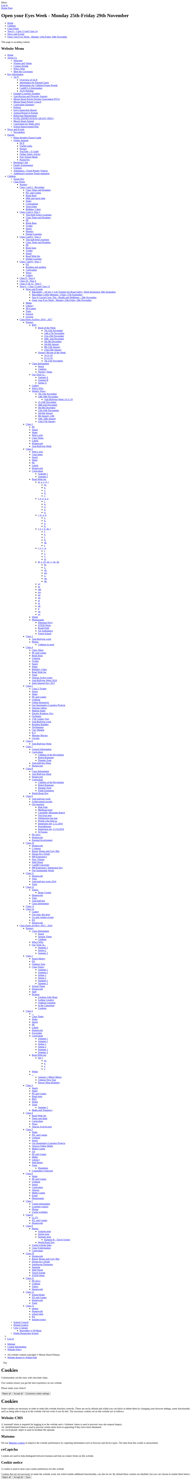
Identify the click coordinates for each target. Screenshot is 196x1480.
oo (39, 595)
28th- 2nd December (54, 338)
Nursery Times (45, 372)
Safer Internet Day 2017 (43, 683)
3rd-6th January (51, 344)
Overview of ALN (29, 80)
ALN (16, 77)
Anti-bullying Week (41, 763)
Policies (17, 107)
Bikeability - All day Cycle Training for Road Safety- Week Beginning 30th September (74, 292)
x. (45, 575)
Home (10, 23)
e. (45, 534)
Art (33, 1151)
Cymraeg (36, 848)
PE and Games (39, 653)
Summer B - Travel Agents (57, 1239)
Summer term (44, 1237)
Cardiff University (40, 865)
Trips (34, 878)
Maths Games (38, 1148)
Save (28, 1477)
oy (39, 614)
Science (29, 314)
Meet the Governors (23, 71)
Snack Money (38, 958)
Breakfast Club (20, 162)
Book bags (31, 248)
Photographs (38, 619)
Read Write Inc (33, 256)
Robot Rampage (46, 757)
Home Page (7, 8)
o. (45, 512)
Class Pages (13, 28)
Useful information (41, 1204)
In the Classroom (46, 1005)
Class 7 (29, 746)
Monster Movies (40, 735)
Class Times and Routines (38, 190)
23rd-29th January (53, 349)
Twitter (29, 226)
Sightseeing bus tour (48, 818)
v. (45, 553)
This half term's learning (37, 239)
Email (35, 1195)
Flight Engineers (46, 790)
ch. (45, 570)
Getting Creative (46, 1000)
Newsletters (19, 132)
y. (45, 556)
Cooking (42, 1008)
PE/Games (31, 308)
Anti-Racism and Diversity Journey (30, 96)
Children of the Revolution (51, 754)
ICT (34, 732)
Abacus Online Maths (42, 1146)
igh (39, 589)
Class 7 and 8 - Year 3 (30, 261)
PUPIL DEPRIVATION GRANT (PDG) (33, 118)
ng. (45, 578)
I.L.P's (35, 1217)
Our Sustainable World (43, 870)
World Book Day (40, 793)
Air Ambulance (45, 630)
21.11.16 (48, 358)
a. (45, 487)
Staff (34, 991)
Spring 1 (42, 975)
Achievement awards (42, 801)
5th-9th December (53, 341)
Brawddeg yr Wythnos (30, 1330)
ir (38, 608)
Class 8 (29, 768)
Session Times (45, 936)
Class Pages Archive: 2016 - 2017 (36, 319)
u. (45, 523)
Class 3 (29, 636)
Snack (29, 228)
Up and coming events (43, 917)
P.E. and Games (33, 192)
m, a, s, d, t (43, 482)
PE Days (36, 834)
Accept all (18, 1393)
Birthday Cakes (33, 209)
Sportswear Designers (42, 1264)
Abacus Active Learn (42, 677)
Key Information (15, 74)
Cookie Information (16, 1346)
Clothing (42, 369)
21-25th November (47, 402)
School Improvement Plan (26, 126)
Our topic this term (41, 914)
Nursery (23, 184)
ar (39, 600)
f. (44, 531)
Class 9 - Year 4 (27, 278)
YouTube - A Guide (29, 151)
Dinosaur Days (45, 622)
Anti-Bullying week (41, 639)
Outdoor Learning (46, 1002)
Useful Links (26, 146)
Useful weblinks (40, 1212)
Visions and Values (22, 63)
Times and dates (39, 1118)
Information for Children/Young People (39, 85)
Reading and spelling (36, 267)
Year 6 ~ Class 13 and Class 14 (22, 31)
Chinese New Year (47, 1080)
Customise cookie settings (37, 1393)
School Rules (38, 1294)
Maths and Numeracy (42, 1110)
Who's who (37, 435)
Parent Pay (25, 159)
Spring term (43, 1234)
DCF (22, 143)
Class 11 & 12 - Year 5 (30, 283)
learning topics (39, 1319)
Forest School (44, 633)
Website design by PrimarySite (22, 1357)
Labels (35, 440)
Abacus (35, 1190)
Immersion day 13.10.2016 (51, 829)
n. (45, 504)
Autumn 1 (43, 473)
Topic (28, 311)
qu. (45, 573)
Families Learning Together (26, 93)
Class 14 (30, 909)
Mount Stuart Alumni (23, 121)
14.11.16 (48, 355)
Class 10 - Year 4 (28, 281)
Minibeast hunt (45, 810)
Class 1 (29, 424)
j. (44, 551)
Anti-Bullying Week (41, 446)
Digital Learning (34, 234)
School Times (38, 986)
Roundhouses (44, 826)
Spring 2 (42, 950)
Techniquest (37, 727)
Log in (4, 5)
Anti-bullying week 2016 (44, 881)
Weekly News (38, 391)
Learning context (40, 1206)
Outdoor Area (38, 964)
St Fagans (42, 832)
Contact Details (20, 66)
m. (45, 484)
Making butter (38, 710)
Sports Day (18, 179)
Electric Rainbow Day (42, 713)
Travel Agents (38, 1272)
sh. (45, 542)
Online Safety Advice (30, 154)
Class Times (37, 438)
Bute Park (43, 807)
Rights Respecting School (25, 1333)
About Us (12, 57)
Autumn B (43, 380)
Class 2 (29, 449)
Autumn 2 (43, 476)
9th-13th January (52, 347)
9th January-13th (46, 416)
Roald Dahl (43, 628)
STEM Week (44, 625)
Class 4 (29, 647)
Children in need (46, 644)
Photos (35, 642)
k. (45, 520)
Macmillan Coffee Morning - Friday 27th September (57, 294)
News (28, 272)
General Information (41, 749)
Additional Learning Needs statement (31, 173)
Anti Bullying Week (41, 774)
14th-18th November (48, 396)
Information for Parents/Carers (34, 82)
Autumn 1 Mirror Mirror (50, 1077)
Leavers (29, 316)
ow (39, 592)
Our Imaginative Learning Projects (48, 705)
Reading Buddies (40, 724)
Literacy (30, 305)
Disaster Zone (44, 760)
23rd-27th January (47, 421)
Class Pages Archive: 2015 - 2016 (36, 925)
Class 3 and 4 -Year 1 (30, 212)
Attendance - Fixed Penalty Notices (30, 170)
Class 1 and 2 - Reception (32, 187)
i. (44, 501)
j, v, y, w (42, 548)
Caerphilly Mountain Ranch (51, 812)
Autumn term (44, 1231)
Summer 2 (43, 953)
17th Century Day (40, 719)
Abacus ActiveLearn (42, 1126)
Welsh (35, 617)
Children (11, 25)
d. (45, 493)
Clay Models (38, 730)
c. (45, 518)
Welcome (18, 60)
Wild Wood (37, 862)
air (39, 606)
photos (35, 1308)
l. (44, 537)
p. (45, 507)
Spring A (42, 383)
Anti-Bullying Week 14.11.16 (58, 399)
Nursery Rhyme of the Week (52, 352)
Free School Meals (29, 157)
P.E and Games (39, 1297)
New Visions (38, 859)
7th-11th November (53, 330)
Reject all (6, 1393)
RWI (34, 325)
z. (45, 567)
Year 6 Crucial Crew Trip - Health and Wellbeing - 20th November (64, 297)
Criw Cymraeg (20, 1327)
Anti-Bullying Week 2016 (44, 680)
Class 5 (29, 686)
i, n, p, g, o (43, 498)
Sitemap (11, 1344)
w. (45, 559)
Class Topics (38, 967)
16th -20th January (47, 418)
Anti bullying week (41, 799)
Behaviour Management (25, 115)
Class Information (40, 363)
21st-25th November (54, 336)
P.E (27, 264)
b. (45, 526)
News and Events (15, 34)
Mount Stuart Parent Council (27, 102)
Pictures (36, 994)
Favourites (37, 1033)
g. (45, 509)
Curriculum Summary (23, 104)
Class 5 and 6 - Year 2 (30, 237)
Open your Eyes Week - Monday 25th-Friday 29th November (37, 37)
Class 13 (30, 906)
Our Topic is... (39, 374)
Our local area (45, 815)
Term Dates (31, 206)
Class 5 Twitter (39, 688)
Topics (35, 889)
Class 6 (29, 741)
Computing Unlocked (42, 1170)
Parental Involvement (42, 840)
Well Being (37, 1162)
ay (39, 584)
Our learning (38, 804)
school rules (37, 1314)
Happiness (43, 1168)
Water (28, 201)
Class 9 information (41, 1248)
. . (33, 1013)
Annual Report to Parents (25, 113)
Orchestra (36, 716)
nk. (45, 581)
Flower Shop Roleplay (49, 1082)
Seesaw (23, 148)
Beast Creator (44, 892)
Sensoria (36, 1267)
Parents (10, 135)
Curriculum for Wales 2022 (26, 124)
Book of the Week (47, 327)
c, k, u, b (42, 515)
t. (44, 496)
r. (44, 545)
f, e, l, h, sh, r (44, 529)
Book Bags (31, 195)
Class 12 (30, 887)
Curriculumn (32, 203)
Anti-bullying (38, 900)
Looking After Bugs (47, 997)
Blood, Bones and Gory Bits (45, 851)
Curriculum (31, 270)
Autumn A (43, 377)
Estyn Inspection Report (25, 110)
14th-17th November (54, 333)
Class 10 (30, 843)
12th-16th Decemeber (48, 410)
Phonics (29, 231)
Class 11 (30, 873)
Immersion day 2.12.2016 (50, 823)
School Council (20, 1322)
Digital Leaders (20, 1325)
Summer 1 (43, 947)
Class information (40, 903)
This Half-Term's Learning (38, 215)
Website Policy (14, 1349)
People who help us (47, 821)
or (39, 603)
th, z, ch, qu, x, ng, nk (48, 562)
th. (45, 564)
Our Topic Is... (39, 945)
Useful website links (41, 1245)
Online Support (20, 140)
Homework (37, 443)
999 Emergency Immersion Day (47, 867)
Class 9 (29, 796)
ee (39, 586)
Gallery (29, 275)
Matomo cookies (17, 1443)
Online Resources (40, 702)
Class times (37, 454)
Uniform (17, 168)
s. (45, 490)
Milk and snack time (35, 198)
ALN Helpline (27, 91)
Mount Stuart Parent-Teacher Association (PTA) (36, 99)
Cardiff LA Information (31, 88)
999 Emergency (39, 856)
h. (45, 540)
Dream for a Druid (41, 854)
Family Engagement (23, 165)
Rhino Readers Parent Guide (27, 137)
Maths (29, 303)
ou (39, 611)
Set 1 (40, 1058)
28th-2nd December (47, 405)
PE (27, 220)
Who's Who (19, 68)
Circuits (35, 738)
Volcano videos (39, 708)
